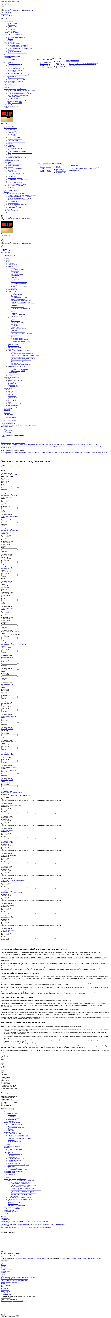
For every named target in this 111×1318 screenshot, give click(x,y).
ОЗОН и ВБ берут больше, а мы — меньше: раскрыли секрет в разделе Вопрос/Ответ (26, 1227)
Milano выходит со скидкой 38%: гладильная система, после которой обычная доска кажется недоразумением (33, 1224)
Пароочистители (43, 444)
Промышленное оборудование (20, 369)
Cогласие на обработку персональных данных (14, 1279)
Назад (9, 261)
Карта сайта (4, 1276)
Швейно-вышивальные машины (15, 454)
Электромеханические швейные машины (82, 452)
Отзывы (3, 1286)
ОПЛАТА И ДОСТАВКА (15, 380)
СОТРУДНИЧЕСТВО (14, 403)
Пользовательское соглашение (10, 1282)
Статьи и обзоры (6, 1285)
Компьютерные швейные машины (40, 452)
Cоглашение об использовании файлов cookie (14, 1280)
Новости (3, 1265)
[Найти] (1, 8)
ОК (17, 1316)
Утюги (9, 447)
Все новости (4, 1218)
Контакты (4, 1274)
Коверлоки (97, 452)
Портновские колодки (36, 446)
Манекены (14, 313)
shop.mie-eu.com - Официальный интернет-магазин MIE (12, 1300)
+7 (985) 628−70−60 (6, 15)
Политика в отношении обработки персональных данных (18, 1277)
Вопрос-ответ (5, 1290)
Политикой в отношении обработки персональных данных (83, 1258)
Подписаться (4, 1260)
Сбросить (10, 1108)
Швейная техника (16, 294)
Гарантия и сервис (6, 1269)
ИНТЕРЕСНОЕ (12, 391)
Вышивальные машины (23, 452)
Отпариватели (15, 321)
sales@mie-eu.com (7, 426)
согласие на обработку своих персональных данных (31, 1258)
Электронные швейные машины (60, 452)
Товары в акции (5, 444)
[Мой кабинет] (2, 216)
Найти (3, 1314)
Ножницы (46, 446)
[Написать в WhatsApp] (2, 238)
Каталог (3, 1263)
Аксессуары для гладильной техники (22, 353)
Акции (3, 1266)
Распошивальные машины (8, 452)
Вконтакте (9, 430)
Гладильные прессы (17, 338)
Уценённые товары (24, 446)
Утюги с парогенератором (19, 282)
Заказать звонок (5, 252)
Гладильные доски (13, 446)
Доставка (3, 1272)
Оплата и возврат (6, 1271)
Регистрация (4, 14)
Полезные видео (5, 1288)
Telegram (8, 432)
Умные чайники (93, 446)
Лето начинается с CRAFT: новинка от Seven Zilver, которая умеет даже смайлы (24, 1221)
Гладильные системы (17, 269)
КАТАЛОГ (11, 263)
